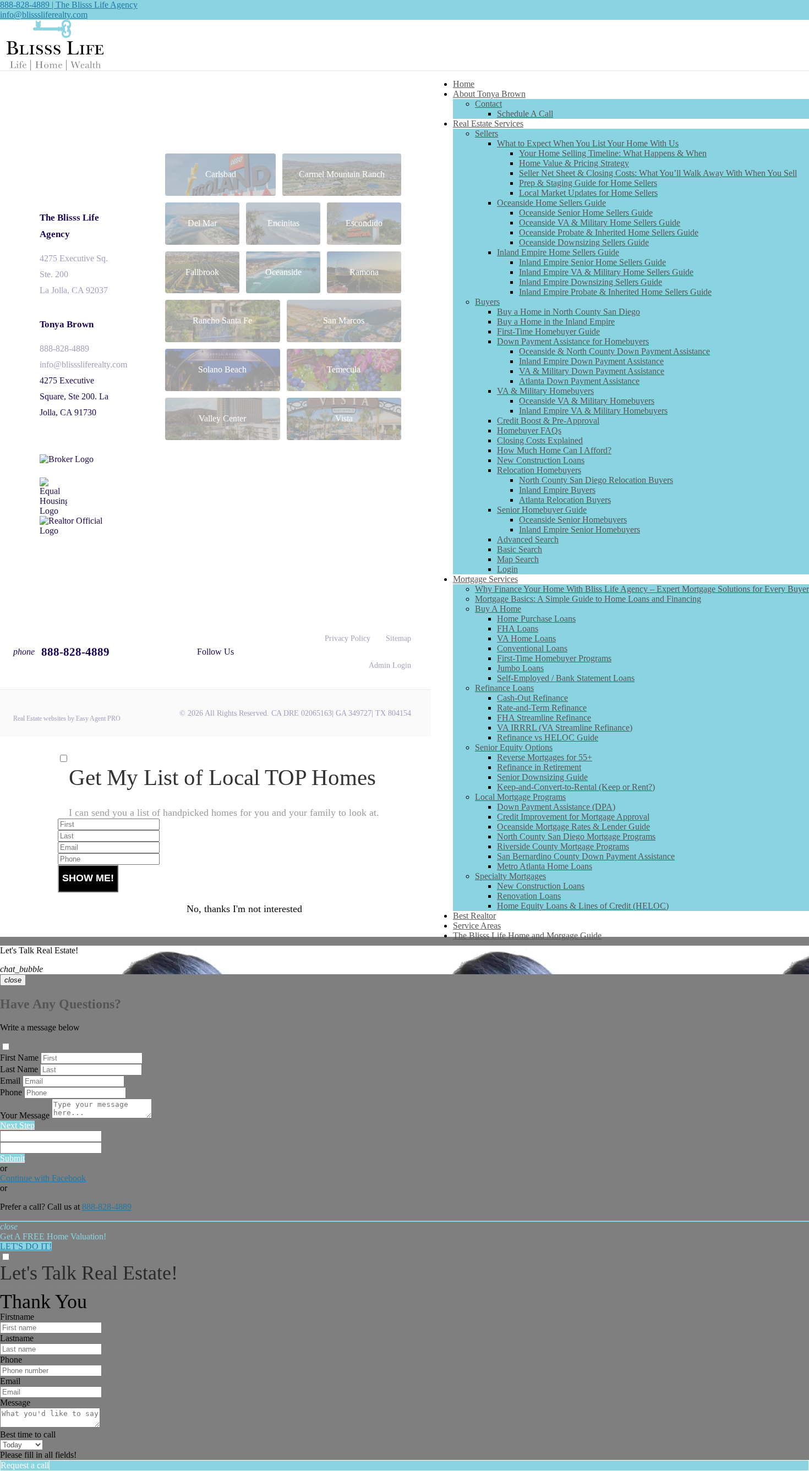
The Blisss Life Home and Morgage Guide (527, 935)
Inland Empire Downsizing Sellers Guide (590, 282)
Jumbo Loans (520, 668)
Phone (11, 1092)
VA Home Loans (526, 638)
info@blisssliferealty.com (44, 14)
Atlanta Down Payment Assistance (579, 381)
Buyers (487, 301)
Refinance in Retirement (539, 767)
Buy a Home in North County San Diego (568, 311)
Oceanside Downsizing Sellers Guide (584, 242)
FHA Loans (517, 628)
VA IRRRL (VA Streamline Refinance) (564, 727)
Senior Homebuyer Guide (542, 509)
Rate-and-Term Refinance (542, 707)
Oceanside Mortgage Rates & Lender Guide (573, 826)
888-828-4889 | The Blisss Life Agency (69, 4)
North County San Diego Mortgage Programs (576, 836)
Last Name (19, 1069)
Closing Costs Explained (540, 440)
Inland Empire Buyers (557, 490)
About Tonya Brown (489, 93)
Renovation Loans (529, 896)
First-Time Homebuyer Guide (548, 331)
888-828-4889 (64, 348)
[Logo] (404, 45)
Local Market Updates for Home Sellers (588, 192)
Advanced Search (528, 539)
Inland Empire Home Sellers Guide (558, 252)
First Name (19, 1057)
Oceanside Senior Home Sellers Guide (586, 212)
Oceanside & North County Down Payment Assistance (614, 351)
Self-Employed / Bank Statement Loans (566, 678)
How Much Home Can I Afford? (554, 450)
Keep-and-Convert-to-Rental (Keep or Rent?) (576, 787)
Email (10, 1080)
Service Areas (477, 925)
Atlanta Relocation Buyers (565, 499)
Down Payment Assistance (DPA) (556, 806)
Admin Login (390, 665)
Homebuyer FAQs (529, 430)
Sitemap (398, 638)
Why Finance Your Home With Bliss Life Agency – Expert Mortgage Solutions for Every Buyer (642, 589)
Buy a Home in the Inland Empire (556, 321)
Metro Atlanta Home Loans (544, 866)
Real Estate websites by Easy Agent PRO (67, 718)
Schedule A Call (525, 113)
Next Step (17, 1125)
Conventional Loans (532, 648)
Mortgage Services (485, 579)
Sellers (486, 133)
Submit (12, 1158)
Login (507, 569)
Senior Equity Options (514, 747)
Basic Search (519, 549)
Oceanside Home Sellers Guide (551, 202)
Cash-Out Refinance (532, 697)
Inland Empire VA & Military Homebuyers (593, 410)
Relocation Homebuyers (539, 470)
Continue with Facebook (43, 1178)
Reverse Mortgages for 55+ (544, 757)
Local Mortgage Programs (520, 797)
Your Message (25, 1115)
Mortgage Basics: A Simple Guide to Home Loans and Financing (588, 598)
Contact (488, 103)
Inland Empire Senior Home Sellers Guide (592, 262)
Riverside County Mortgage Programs (563, 846)
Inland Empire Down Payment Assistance (591, 361)
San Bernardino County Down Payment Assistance (586, 856)
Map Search (518, 559)
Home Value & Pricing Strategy (574, 163)
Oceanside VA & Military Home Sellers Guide (599, 222)
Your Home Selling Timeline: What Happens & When (613, 153)
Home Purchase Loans (536, 618)
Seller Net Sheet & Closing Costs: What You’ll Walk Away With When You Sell (658, 173)
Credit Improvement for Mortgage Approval (573, 816)
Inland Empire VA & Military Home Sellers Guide (606, 272)
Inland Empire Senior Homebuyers (579, 529)
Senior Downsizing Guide (542, 777)
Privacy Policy (347, 638)
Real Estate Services (488, 123)
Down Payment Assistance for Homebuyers (573, 341)
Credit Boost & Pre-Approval (548, 420)
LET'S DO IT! (26, 1246)
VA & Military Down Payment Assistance (591, 371)
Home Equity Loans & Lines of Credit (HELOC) (583, 905)
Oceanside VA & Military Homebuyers (586, 400)
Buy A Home (498, 608)
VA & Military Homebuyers (545, 391)
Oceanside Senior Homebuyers (573, 519)
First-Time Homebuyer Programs (554, 658)
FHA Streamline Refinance (544, 717)
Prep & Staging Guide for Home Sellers (588, 183)
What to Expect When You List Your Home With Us (588, 143)
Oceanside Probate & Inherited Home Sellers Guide (608, 232)
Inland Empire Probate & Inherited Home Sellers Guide (615, 292)
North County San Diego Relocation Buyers (596, 480)
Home (463, 84)
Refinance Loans (504, 688)
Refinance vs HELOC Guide (547, 737)
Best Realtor (474, 915)
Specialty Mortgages (510, 876)
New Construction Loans (540, 460)
